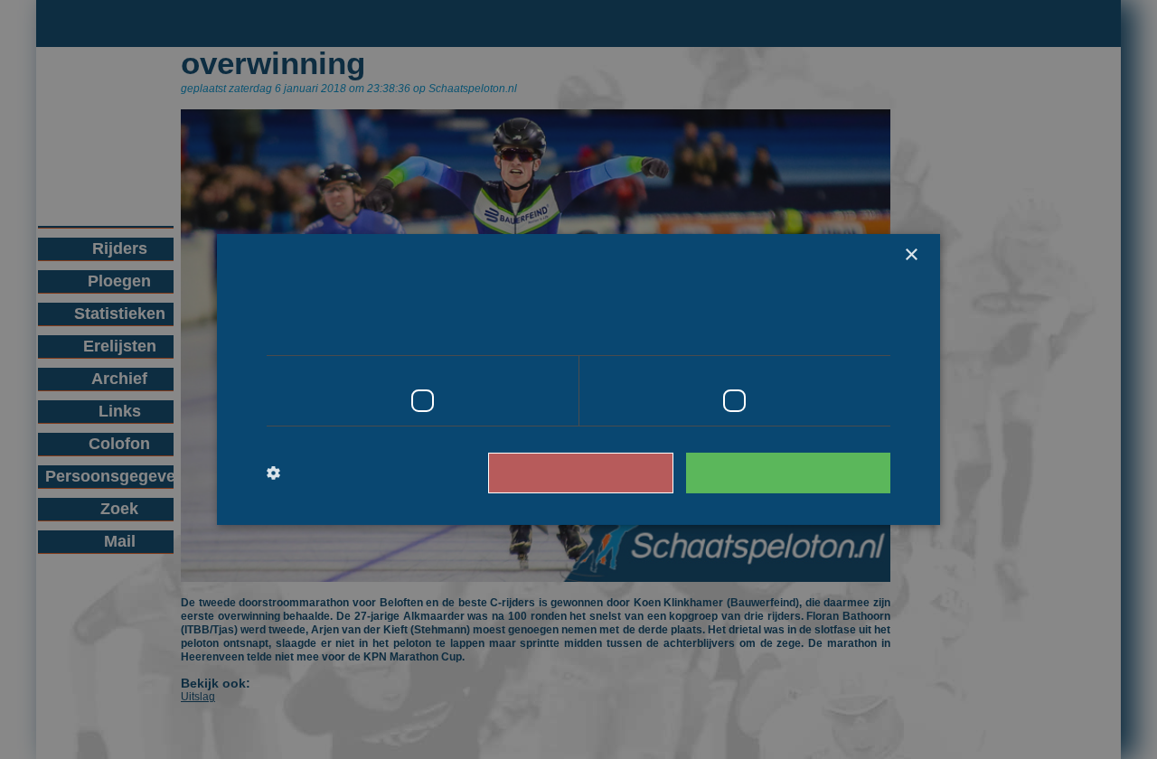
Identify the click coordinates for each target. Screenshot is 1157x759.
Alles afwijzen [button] (606, 472)
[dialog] (578, 379)
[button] (341, 473)
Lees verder (813, 330)
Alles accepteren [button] (797, 472)
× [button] (910, 255)
